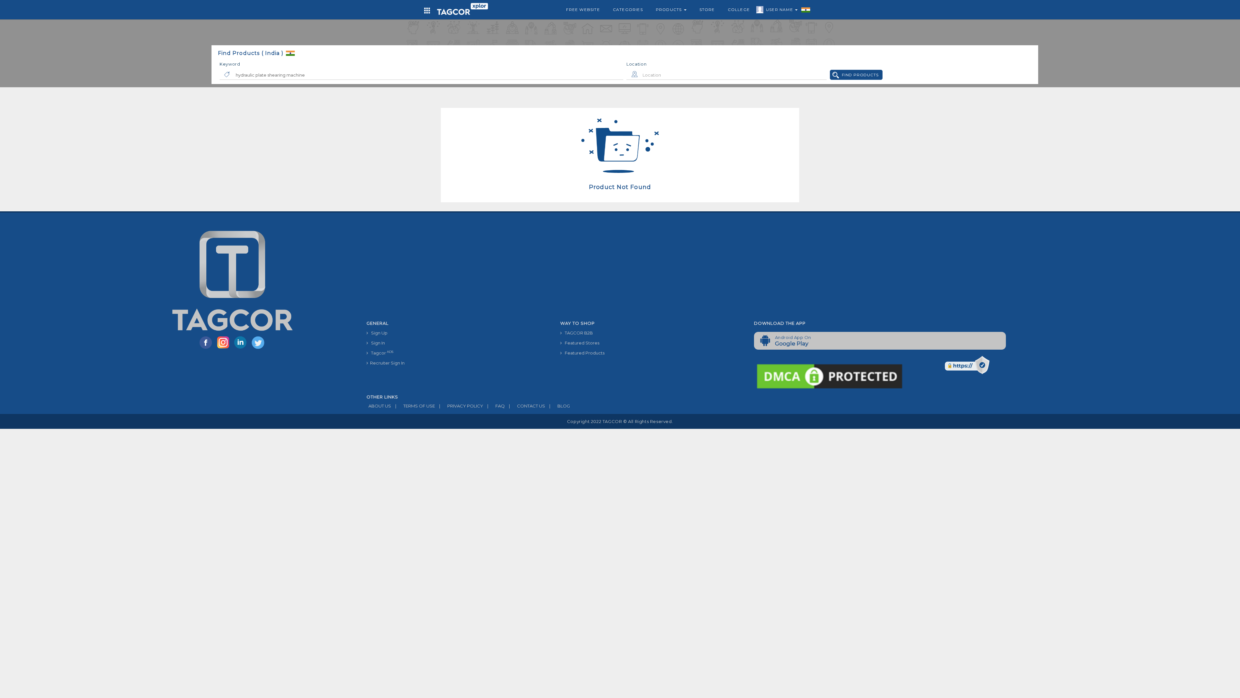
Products (669, 9)
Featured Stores (580, 342)
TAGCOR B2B (577, 332)
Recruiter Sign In (386, 362)
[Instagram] (224, 348)
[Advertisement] (749, 269)
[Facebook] (207, 348)
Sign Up (378, 332)
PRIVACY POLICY (461, 405)
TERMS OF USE (415, 405)
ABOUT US (379, 405)
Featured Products (583, 352)
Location (636, 64)
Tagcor (380, 352)
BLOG (559, 405)
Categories (628, 9)
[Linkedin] (242, 348)
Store (707, 9)
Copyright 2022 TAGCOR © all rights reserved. (620, 421)
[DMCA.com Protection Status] (829, 376)
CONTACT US (527, 405)
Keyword (230, 64)
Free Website (583, 9)
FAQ (496, 405)
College (739, 9)
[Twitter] (259, 348)
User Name (780, 9)
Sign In (376, 342)
